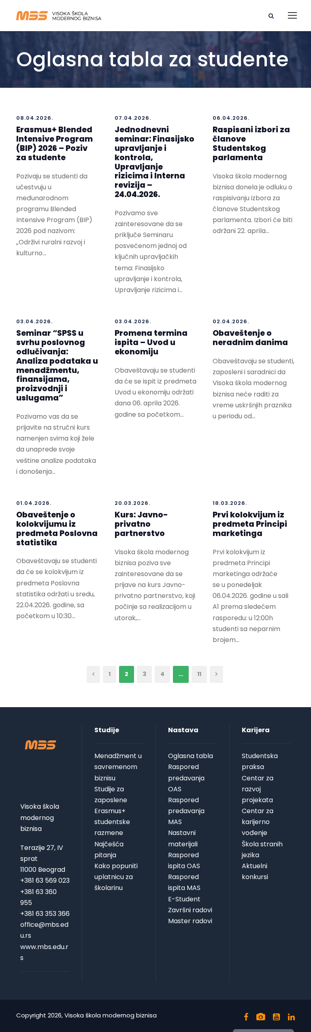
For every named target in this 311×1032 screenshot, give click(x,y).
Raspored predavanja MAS (186, 810)
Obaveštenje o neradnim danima (250, 338)
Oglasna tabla (190, 756)
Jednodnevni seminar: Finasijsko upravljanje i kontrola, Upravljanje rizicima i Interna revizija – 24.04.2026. (154, 162)
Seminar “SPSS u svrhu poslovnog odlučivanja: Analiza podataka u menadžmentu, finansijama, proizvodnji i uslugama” (57, 365)
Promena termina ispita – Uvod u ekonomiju (151, 342)
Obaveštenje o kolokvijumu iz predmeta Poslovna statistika (57, 528)
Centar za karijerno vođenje (257, 821)
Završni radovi (190, 910)
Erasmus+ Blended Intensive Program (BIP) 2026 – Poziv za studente (54, 143)
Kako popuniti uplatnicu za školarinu (116, 876)
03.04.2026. (34, 321)
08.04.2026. (34, 118)
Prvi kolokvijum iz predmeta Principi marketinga (250, 524)
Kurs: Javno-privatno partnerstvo (141, 524)
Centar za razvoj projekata (257, 789)
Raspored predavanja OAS (186, 777)
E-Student (184, 899)
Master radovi (190, 921)
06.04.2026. (231, 118)
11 (199, 674)
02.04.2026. (231, 321)
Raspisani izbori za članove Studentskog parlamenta (251, 143)
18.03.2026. (230, 503)
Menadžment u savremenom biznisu (118, 766)
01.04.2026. (33, 503)
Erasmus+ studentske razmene (112, 821)
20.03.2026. (132, 503)
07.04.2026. (133, 118)
